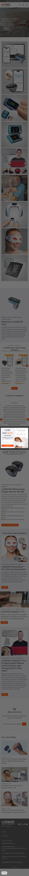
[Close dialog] (27, 428)
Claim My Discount (7, 445)
